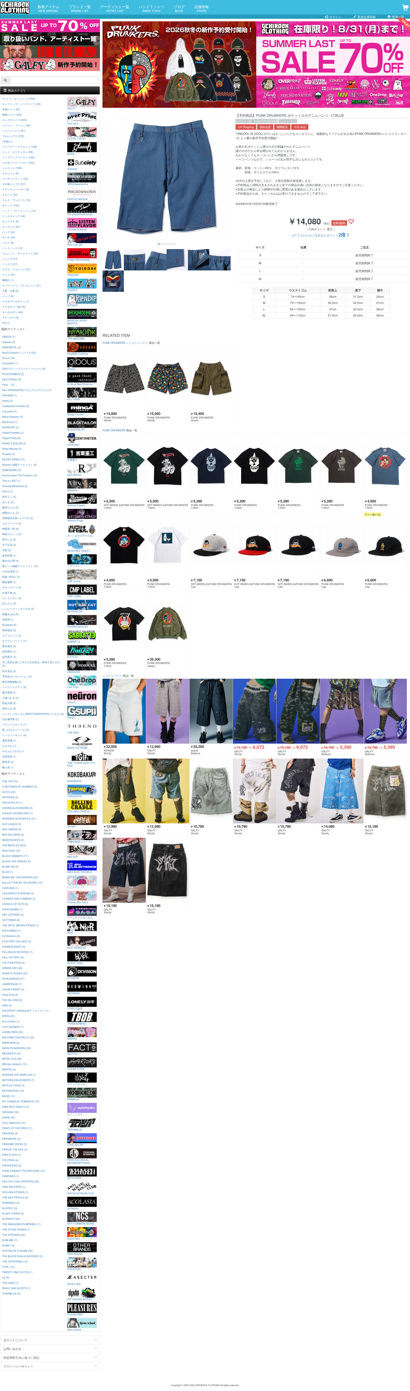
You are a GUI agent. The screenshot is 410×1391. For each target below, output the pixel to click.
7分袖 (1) (7, 141)
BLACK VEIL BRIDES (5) (16, 861)
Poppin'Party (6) (11, 438)
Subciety (72, 168)
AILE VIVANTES (76, 947)
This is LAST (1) (11, 480)
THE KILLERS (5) (12, 1000)
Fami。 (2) (8, 384)
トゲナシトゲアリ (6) (14, 687)
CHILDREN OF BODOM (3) (18, 893)
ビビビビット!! (75, 887)
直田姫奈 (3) (9, 630)
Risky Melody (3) (12, 448)
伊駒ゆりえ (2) (10, 512)
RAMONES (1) (10, 1176)
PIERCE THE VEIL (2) (15, 1149)
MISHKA (72, 1038)
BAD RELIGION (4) (13, 834)
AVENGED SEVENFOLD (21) (19, 818)
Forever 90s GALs (77, 902)
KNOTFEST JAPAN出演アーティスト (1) (25, 1010)
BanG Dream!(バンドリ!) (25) (19, 352)
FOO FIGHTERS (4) (13, 962)
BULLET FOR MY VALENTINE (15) (22, 882)
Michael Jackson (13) (14, 1064)
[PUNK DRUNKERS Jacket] (167, 623)
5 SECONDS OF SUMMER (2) (19, 786)
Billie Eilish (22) (11, 850)
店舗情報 (201, 8)
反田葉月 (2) (9, 656)
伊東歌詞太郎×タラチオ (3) (17, 518)
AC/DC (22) (9, 792)
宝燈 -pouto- (74, 580)
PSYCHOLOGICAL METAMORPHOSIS (78, 1161)
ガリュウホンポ (76, 1084)
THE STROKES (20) (13, 1234)
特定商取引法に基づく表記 (21, 1357)
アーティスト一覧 (114, 8)
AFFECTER (74, 1284)
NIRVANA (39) (10, 1112)
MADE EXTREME (77, 747)
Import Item (73, 1238)
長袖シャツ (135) (12, 114)
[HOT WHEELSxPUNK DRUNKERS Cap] (211, 544)
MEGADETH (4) (11, 1053)
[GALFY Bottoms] (341, 711)
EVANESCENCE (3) (13, 946)
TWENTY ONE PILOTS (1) (17, 1272)
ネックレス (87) (11, 226)
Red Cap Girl (74, 244)
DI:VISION (73, 977)
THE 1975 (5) (10, 781)
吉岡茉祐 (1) (9, 756)
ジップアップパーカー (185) (18, 157)
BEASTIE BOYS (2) (13, 840)
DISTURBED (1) (11, 930)
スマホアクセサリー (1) (15, 301)
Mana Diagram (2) (12, 416)
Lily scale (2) (9, 411)
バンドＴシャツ (151, 8)
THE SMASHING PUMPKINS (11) (21, 1224)
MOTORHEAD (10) (13, 1090)
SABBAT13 (73, 641)
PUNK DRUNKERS (265, 121)
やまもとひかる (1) (13, 751)
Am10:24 (72, 656)
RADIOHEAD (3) (11, 1165)
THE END (73, 732)
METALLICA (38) (12, 1058)
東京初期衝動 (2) (11, 681)
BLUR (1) (7, 872)
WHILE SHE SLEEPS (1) (16, 1288)
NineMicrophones (77, 626)
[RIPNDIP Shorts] (124, 711)
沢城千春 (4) (9, 592)
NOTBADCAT (75, 611)
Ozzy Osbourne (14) (13, 1122)
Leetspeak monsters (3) (15, 406)
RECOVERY (74, 474)
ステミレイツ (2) (11, 635)
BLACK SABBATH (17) (15, 856)
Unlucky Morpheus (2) (15, 486)
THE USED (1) (10, 1282)
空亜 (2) (6, 550)
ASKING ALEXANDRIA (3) (17, 808)
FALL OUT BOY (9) (13, 957)
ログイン (334, 17)
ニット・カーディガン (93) (17, 152)
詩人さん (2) (9, 603)
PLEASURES (75, 1314)
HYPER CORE (75, 1068)
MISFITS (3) (9, 1069)
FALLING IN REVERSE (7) (17, 952)
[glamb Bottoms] (211, 711)
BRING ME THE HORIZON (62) (20, 877)
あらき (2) (8, 502)
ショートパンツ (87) (13, 130)
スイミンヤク (75, 1114)
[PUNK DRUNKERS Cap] (341, 544)
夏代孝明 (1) (9, 692)
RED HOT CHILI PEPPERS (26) (20, 1181)
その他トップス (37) (13, 184)
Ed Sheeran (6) (11, 936)
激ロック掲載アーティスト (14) (20, 566)
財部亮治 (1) (9, 651)
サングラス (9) (10, 221)
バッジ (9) (8, 296)
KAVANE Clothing (77, 353)
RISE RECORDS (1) (14, 1186)
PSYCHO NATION (77, 199)
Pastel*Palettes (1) (13, 432)
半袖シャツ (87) (11, 109)
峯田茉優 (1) (9, 740)
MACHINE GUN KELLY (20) (18, 1037)
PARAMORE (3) (11, 1138)
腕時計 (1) (8, 280)
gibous (71, 368)
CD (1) (6, 322)
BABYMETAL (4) (11, 347)
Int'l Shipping (246, 127)
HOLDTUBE (74, 1268)
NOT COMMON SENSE (81, 1223)
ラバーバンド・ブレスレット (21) (21, 285)
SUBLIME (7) (9, 1240)
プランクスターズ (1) (14, 724)
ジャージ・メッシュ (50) (16, 125)
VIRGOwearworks (77, 183)
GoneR (71, 826)
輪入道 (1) (8, 767)
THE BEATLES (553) (14, 845)
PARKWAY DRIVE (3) (14, 1144)
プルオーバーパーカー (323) (18, 162)
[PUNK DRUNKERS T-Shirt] (211, 465)
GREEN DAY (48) (12, 968)
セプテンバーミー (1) (14, 640)
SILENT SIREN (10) (13, 459)
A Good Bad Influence (80, 383)
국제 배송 (300, 127)
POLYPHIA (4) (10, 1160)
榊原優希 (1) (9, 582)
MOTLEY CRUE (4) (13, 1085)
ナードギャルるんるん (80, 917)
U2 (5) (5, 1277)
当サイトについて (15, 1340)
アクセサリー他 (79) (13, 306)
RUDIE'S (72, 290)
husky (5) (7, 400)
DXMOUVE (73, 671)
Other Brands (75, 1253)
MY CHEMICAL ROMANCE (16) (20, 1101)
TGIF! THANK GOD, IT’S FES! (81, 764)
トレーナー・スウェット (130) (19, 146)
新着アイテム (48, 8)
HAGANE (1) (9, 395)
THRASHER (74, 796)
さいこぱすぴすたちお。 (81, 535)
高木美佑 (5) (9, 646)
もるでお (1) (9, 745)
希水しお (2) (9, 539)
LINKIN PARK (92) (12, 1032)
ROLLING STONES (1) (15, 1192)
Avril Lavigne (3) (11, 824)
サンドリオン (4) (11, 598)
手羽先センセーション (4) (17, 676)
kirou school (74, 1329)
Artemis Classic (76, 505)
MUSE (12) (8, 1096)
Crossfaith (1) (10, 363)
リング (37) (8, 274)
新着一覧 (397, 17)
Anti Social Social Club (80, 1193)
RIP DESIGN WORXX (79, 1299)
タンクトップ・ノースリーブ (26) (21, 104)
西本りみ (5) (9, 708)
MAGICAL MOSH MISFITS (77, 321)
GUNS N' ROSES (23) (15, 973)
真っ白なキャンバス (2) (15, 729)
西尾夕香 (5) (9, 703)
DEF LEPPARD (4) (13, 914)
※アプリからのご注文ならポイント (321, 235)
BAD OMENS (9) (11, 829)
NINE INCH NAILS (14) (15, 1106)
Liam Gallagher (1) (13, 1026)
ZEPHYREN (74, 1177)
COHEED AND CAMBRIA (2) (19, 898)
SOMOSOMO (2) (11, 470)
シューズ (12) (10, 258)
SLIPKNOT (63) (11, 1218)
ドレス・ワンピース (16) (16, 200)
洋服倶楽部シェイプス (80, 841)
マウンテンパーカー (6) (15, 189)
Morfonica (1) (10, 422)
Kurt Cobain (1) (11, 1021)
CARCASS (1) (10, 888)
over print (72, 123)
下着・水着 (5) (10, 290)
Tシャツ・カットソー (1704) (18, 98)
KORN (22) (8, 1016)
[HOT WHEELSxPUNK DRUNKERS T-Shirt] (124, 465)
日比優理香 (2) (10, 719)
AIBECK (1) (8, 336)
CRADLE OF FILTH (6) (15, 904)
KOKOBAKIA (74, 780)
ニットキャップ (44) (13, 216)
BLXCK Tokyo (75, 962)
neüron (71, 702)
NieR (70, 932)
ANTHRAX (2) (10, 797)
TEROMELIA (74, 1129)
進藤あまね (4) (10, 614)
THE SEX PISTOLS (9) (15, 1197)
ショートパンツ (288, 121)
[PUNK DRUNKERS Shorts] (124, 378)
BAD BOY (72, 856)
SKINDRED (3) (10, 1202)
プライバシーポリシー (18, 1366)
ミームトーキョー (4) (14, 735)
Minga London (75, 414)
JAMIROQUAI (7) (12, 984)
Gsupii (71, 717)
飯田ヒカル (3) (10, 507)
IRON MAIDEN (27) (13, 978)
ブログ (179, 8)
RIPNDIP (72, 305)
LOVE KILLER (75, 1144)
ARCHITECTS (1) (12, 802)
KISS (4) (7, 1005)
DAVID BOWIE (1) (12, 909)
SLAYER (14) (10, 1208)
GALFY (71, 108)
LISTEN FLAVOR (77, 229)
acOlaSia (72, 1208)
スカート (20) (10, 194)
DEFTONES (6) (11, 920)
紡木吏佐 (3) (9, 671)
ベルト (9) (8, 242)
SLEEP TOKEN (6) (13, 1213)
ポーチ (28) (8, 237)
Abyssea (72, 490)
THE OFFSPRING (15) (15, 1261)
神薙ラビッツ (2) (11, 534)
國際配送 (282, 127)
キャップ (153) (10, 205)
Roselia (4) (8, 454)
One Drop (73, 687)
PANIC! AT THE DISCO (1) (17, 1128)
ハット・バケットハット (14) (19, 210)
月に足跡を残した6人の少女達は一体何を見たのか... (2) (32, 663)
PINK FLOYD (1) (11, 1154)
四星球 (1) (8, 619)
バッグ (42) (8, 232)
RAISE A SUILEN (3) (14, 443)
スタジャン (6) (10, 173)
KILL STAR (73, 399)
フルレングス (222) (13, 136)
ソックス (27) (10, 264)
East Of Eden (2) (11, 379)
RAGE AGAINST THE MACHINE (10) (23, 1170)
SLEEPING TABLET (78, 550)
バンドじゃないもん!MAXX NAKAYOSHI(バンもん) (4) (33, 713)
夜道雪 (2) (8, 761)
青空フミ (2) (9, 496)
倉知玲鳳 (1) (9, 555)
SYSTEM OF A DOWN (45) (17, 1250)
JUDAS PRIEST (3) (13, 989)
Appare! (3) (8, 342)
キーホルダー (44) (12, 312)
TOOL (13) (8, 1266)
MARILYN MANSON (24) (16, 1048)
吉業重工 (72, 459)
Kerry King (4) (10, 994)
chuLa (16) (8, 358)
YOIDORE (73, 274)
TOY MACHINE (76, 338)
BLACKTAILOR (76, 429)
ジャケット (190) (12, 168)
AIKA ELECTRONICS (79, 871)
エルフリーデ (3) (11, 523)
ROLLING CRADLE (78, 811)
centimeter (73, 444)
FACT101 (72, 1053)
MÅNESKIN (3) (10, 1042)
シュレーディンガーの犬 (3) (18, 608)
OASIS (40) (8, 1117)
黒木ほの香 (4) (10, 560)
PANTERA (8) (10, 1133)
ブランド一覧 (80, 8)
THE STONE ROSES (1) (16, 1229)
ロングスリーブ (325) (14, 120)
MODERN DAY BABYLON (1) (19, 1074)
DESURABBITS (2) (13, 374)
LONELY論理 (74, 1008)
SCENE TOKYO (76, 138)
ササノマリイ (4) (11, 587)
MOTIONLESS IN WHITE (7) (18, 1080)
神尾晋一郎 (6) (10, 528)
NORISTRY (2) (10, 427)
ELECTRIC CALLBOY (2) (16, 941)
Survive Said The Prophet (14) (19, 475)
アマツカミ (73, 565)
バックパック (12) (12, 248)
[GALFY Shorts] (167, 711)
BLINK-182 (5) (10, 866)
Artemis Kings (75, 520)
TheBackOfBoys (76, 1023)
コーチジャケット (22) (15, 178)
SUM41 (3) (8, 1245)
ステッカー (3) (10, 317)
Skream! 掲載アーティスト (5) (19, 464)
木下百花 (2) (9, 544)
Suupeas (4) (9, 624)
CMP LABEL (74, 596)
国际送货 (265, 127)
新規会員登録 (366, 17)
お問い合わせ (12, 1349)
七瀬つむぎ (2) (10, 697)
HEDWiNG (73, 993)
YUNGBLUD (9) (11, 1293)
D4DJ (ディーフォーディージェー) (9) (24, 368)
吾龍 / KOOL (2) (11, 576)
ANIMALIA (73, 1099)
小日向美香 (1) (10, 571)
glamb (71, 153)
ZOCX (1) (7, 491)
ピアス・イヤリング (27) (16, 269)
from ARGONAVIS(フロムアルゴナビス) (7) (26, 390)
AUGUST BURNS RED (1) (17, 813)
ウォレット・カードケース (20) (20, 253)
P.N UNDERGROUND (80, 214)
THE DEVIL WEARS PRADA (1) (20, 925)
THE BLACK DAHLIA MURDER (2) (22, 1256)
